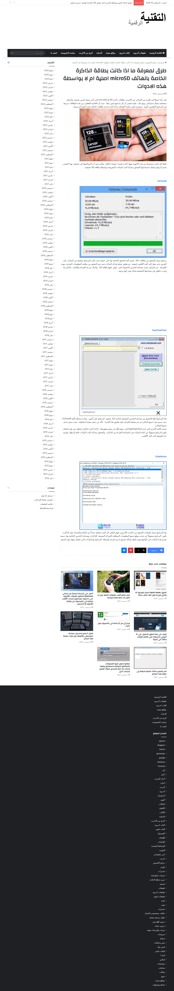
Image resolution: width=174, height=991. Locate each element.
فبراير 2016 (48, 432)
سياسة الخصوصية (68, 53)
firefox (162, 749)
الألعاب (162, 812)
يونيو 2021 (48, 163)
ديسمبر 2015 (47, 440)
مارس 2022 (48, 125)
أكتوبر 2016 (48, 398)
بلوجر (162, 867)
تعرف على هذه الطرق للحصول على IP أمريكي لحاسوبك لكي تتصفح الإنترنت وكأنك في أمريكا (151, 637)
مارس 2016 (48, 428)
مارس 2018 (48, 327)
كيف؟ (162, 955)
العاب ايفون (160, 829)
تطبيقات (162, 888)
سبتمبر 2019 (47, 251)
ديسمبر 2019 (47, 238)
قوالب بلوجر (160, 951)
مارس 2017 (48, 377)
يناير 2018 (49, 335)
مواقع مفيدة (110, 53)
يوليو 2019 (48, 259)
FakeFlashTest (159, 330)
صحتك (162, 938)
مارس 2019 (48, 276)
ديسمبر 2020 (47, 188)
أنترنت (162, 787)
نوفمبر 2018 (48, 293)
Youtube (161, 766)
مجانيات (162, 968)
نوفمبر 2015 (48, 444)
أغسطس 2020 (47, 205)
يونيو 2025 (48, 75)
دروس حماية (160, 926)
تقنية (163, 901)
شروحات (161, 934)
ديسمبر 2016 (47, 390)
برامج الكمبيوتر (151, 62)
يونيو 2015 (48, 466)
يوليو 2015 (48, 461)
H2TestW (162, 181)
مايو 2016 (49, 419)
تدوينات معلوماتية (158, 875)
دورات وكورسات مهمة (156, 930)
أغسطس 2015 (47, 457)
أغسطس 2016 (47, 407)
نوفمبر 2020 (47, 192)
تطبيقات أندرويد (139, 53)
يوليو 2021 (48, 159)
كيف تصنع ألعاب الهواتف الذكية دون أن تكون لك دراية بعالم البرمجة (113, 596)
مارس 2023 (48, 83)
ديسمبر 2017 (47, 339)
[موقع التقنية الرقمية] (147, 19)
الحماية (99, 53)
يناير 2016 (49, 436)
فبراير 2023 (48, 87)
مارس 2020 (48, 226)
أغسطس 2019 (47, 255)
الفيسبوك (161, 833)
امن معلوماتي (159, 854)
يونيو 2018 (48, 314)
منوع (163, 976)
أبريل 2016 (48, 423)
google (162, 758)
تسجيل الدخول (47, 496)
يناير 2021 (49, 184)
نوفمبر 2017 (48, 344)
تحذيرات (161, 871)
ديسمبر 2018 (47, 289)
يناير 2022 (48, 133)
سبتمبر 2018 (48, 302)
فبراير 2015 (48, 474)
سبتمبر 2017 (48, 352)
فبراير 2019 (48, 281)
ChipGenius (161, 456)
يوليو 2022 (48, 108)
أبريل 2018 (48, 323)
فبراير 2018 (48, 331)
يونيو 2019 (48, 264)
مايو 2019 (49, 268)
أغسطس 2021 (47, 154)
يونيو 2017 (48, 365)
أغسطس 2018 (47, 306)
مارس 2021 (48, 175)
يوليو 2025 (48, 70)
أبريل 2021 (48, 171)
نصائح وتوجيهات (159, 985)
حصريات (161, 909)
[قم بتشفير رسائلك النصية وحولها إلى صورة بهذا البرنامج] (150, 658)
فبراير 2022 (48, 129)
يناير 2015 (49, 478)
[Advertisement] (59, 27)
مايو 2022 (49, 117)
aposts (162, 741)
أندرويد (162, 791)
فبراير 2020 (48, 230)
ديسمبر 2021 (47, 138)
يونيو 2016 (48, 415)
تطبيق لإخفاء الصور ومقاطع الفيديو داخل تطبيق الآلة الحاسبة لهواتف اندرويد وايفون (101, 3)
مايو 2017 (49, 369)
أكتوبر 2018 (48, 297)
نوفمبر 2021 (48, 142)
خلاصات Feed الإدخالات (43, 500)
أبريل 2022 (48, 121)
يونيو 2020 (48, 213)
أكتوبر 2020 (48, 196)
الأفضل (162, 808)
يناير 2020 (48, 234)
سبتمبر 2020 (47, 201)
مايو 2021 (49, 167)
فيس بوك (161, 947)
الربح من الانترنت (86, 53)
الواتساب (161, 842)
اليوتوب (162, 850)
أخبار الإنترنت (159, 779)
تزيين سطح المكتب (157, 880)
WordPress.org (46, 508)
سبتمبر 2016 (47, 402)
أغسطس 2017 (47, 356)
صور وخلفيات (159, 943)
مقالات (162, 972)
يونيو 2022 (48, 112)
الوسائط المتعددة (158, 846)
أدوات (162, 783)
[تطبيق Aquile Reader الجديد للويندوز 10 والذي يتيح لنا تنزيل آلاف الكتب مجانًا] (150, 580)
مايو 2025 (49, 79)
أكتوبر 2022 (48, 96)
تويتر (163, 905)
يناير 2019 (49, 285)
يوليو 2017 (48, 360)
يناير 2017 (49, 386)
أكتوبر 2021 (48, 146)
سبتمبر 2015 (48, 453)
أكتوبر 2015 (48, 449)
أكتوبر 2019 (48, 247)
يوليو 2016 (48, 411)
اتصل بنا (54, 53)
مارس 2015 (48, 470)
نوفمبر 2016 (48, 394)
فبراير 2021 (48, 180)
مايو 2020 (48, 217)
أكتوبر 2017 (48, 348)
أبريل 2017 (48, 373)
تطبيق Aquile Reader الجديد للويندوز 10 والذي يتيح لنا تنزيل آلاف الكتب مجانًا (151, 594)
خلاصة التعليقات (46, 504)
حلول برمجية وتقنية (157, 917)
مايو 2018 (49, 318)
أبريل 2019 (48, 272)
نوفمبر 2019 (48, 243)
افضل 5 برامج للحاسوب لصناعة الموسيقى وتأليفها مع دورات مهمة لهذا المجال (78, 636)
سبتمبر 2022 (47, 100)
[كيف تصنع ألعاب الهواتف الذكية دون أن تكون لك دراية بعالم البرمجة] (113, 582)
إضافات (162, 804)
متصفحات (161, 964)
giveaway (160, 753)
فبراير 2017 (48, 381)
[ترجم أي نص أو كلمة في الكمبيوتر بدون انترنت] (113, 616)
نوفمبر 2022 (48, 91)
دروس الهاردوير (159, 922)
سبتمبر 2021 (48, 150)
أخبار (163, 774)
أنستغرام (161, 795)
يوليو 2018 (48, 310)
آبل (163, 770)
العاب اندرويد (124, 53)
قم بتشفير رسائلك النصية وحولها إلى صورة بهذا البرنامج (151, 673)
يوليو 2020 (48, 209)
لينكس (162, 959)
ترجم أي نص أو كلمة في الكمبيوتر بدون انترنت (114, 625)
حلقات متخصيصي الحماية (155, 913)
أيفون (163, 800)
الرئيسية (161, 62)
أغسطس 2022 (47, 104)
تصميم (162, 884)
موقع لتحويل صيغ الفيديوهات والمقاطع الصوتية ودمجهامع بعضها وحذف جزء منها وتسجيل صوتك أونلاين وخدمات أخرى (114, 667)
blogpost (161, 745)
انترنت (162, 859)
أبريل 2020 (48, 222)
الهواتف (162, 838)
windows (161, 762)
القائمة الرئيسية (156, 53)
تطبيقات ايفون (159, 896)
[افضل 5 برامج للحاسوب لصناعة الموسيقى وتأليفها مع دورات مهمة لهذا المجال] (76, 621)
